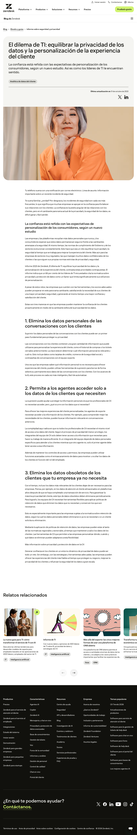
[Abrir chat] (130, 828)
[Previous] (63, 673)
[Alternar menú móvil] (132, 18)
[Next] (74, 673)
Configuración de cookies (65, 828)
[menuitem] (129, 2)
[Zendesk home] (10, 8)
